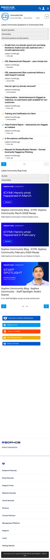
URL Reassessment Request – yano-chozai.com (26, 61)
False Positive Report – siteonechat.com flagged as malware (26, 125)
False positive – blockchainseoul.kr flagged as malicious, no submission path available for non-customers (26, 100)
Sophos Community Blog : (16, 209)
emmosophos (11, 92)
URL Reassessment (14, 338)
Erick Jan (10, 108)
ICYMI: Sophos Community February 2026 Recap (23, 251)
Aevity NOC (10, 81)
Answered (3, 125)
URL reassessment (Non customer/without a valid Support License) (25, 73)
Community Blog (15, 18)
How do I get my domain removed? (20, 86)
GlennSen (10, 67)
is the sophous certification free (19, 138)
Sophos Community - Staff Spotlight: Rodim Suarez (21, 291)
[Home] (11, 8)
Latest (12, 54)
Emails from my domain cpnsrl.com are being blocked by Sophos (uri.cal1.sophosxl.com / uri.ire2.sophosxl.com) (25, 47)
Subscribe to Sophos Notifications (20, 318)
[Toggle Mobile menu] (47, 8)
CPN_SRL (10, 56)
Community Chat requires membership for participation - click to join (25, 555)
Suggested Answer (3, 45)
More (38, 18)
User (43, 8)
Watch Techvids (13, 344)
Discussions (28, 18)
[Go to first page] (24, 164)
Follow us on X (12, 325)
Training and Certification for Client (20, 113)
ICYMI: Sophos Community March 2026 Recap (23, 211)
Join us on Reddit (14, 331)
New (47, 16)
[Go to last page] (27, 306)
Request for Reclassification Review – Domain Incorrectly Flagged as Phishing (25, 150)
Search (40, 8)
